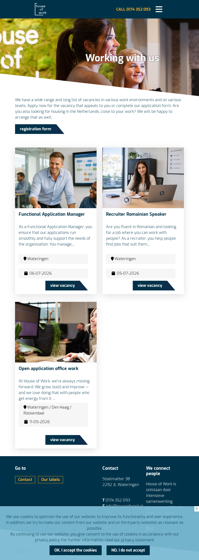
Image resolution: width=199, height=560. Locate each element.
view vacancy (62, 285)
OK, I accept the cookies (75, 550)
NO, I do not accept (128, 550)
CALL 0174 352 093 (133, 9)
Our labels (50, 479)
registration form (35, 129)
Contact (25, 479)
